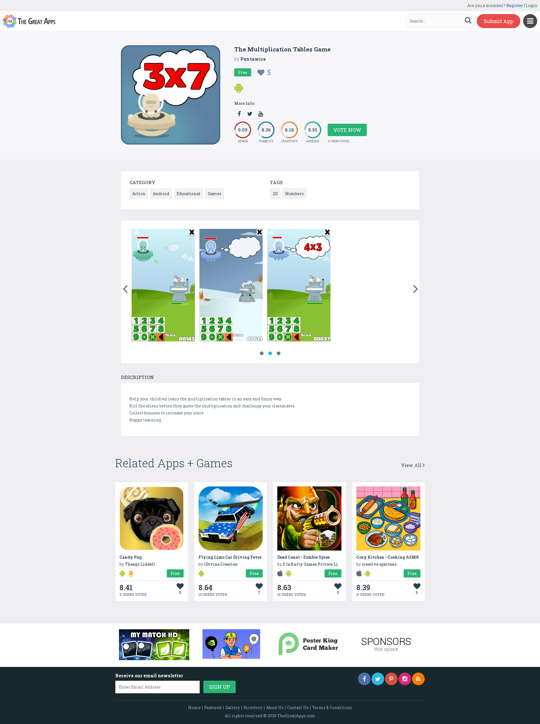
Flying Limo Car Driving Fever (230, 557)
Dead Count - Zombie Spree (303, 557)
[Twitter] (378, 679)
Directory (253, 707)
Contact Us (298, 707)
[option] (163, 286)
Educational (189, 193)
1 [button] (261, 353)
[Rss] (418, 679)
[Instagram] (405, 679)
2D (275, 193)
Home (194, 707)
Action (138, 193)
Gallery (232, 707)
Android (161, 193)
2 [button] (270, 353)
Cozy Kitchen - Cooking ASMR (387, 557)
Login (531, 5)
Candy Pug (131, 557)
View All (411, 465)
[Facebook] (364, 679)
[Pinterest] (391, 679)
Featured (213, 707)
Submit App (498, 21)
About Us (275, 707)
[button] (125, 288)
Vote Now (347, 130)
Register (514, 5)
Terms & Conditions (332, 707)
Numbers (294, 193)
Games (214, 193)
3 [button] (278, 353)
